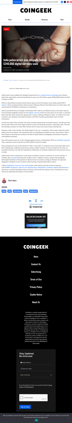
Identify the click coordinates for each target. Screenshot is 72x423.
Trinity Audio (19, 88)
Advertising (36, 271)
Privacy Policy (36, 287)
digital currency (34, 113)
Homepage (5, 80)
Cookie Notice (36, 294)
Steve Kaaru (8, 67)
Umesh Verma (33, 191)
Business (6, 29)
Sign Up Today (25, 407)
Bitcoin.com (23, 167)
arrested (14, 158)
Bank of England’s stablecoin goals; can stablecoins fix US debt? (40, 2)
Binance (15, 167)
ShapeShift (41, 167)
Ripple (55, 167)
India (9, 191)
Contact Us (36, 264)
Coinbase (49, 167)
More (62, 19)
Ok (36, 420)
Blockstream (32, 167)
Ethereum (64, 167)
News (10, 19)
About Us (36, 302)
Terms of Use (36, 279)
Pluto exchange (17, 191)
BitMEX (7, 167)
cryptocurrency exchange (49, 95)
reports (4, 105)
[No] (70, 418)
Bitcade (27, 19)
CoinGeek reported (63, 140)
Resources (45, 19)
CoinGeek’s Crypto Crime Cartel (18, 165)
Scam (25, 191)
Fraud (4, 191)
